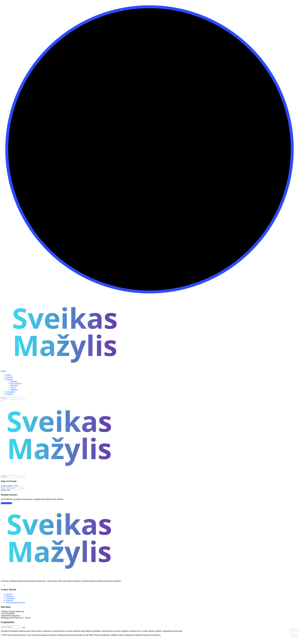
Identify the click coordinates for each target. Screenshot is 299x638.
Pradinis (9, 375)
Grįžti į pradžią (6, 503)
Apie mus (9, 377)
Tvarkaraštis (10, 392)
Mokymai (13, 385)
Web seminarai (15, 383)
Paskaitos (13, 381)
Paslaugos (9, 379)
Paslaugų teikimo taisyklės (15, 602)
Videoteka (14, 390)
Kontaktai (9, 394)
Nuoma (13, 388)
